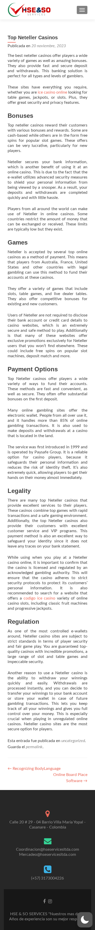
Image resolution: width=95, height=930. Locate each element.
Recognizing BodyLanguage (34, 769)
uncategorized (73, 741)
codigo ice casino (39, 598)
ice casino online (52, 92)
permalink (34, 747)
